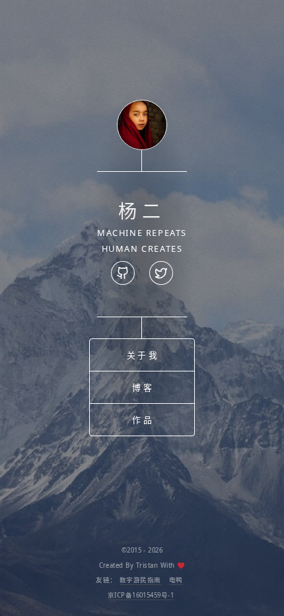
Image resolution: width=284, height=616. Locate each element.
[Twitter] (161, 273)
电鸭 (176, 580)
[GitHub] (123, 273)
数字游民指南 (140, 580)
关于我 (143, 355)
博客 (142, 387)
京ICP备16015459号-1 (141, 595)
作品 (142, 420)
